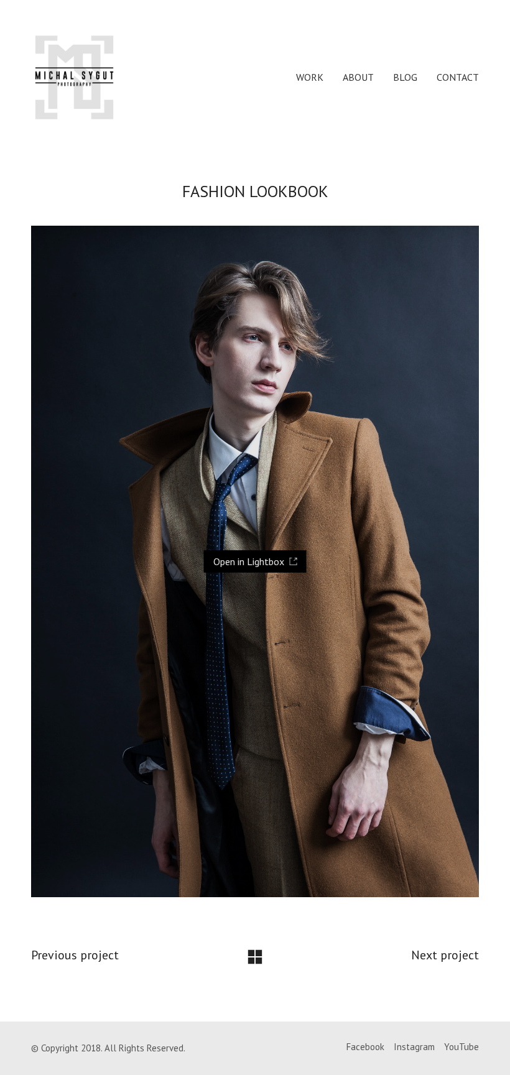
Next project (445, 955)
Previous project (75, 955)
